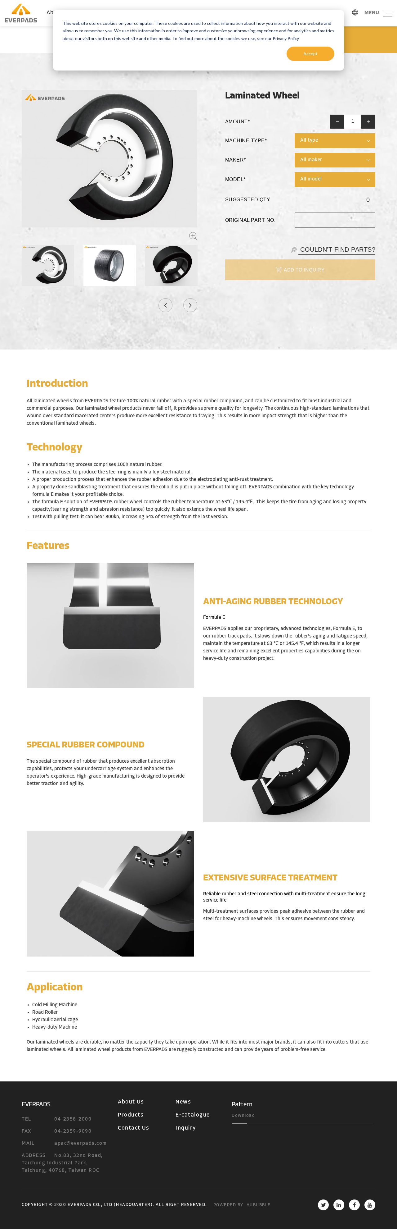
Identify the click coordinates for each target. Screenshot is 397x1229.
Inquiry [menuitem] (186, 1128)
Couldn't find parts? (337, 249)
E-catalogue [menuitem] (193, 1115)
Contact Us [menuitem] (133, 1128)
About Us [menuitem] (131, 1102)
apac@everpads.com (80, 1143)
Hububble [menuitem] (259, 1205)
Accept (310, 53)
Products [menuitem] (131, 1115)
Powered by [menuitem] (228, 1205)
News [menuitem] (183, 1102)
